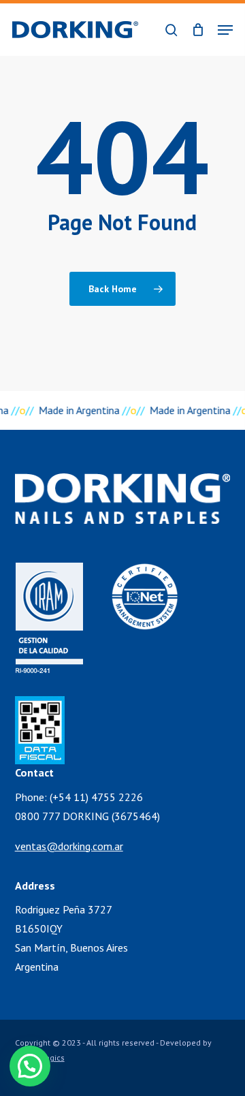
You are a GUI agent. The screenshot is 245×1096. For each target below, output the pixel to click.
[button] (225, 30)
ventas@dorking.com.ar (69, 846)
